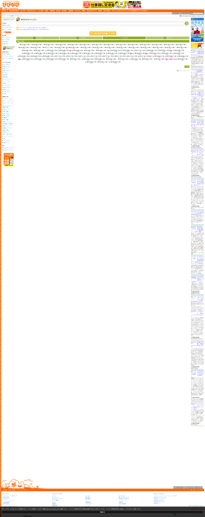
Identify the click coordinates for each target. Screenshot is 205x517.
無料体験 (5, 76)
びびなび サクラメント (159, 500)
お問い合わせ (6, 503)
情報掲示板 (54, 505)
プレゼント (5, 72)
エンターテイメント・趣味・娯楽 (8, 107)
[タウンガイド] (23, 10)
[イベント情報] (40, 10)
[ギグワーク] (113, 10)
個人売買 (87, 497)
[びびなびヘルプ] (129, 10)
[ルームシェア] (77, 10)
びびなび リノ (157, 503)
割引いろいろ (6, 68)
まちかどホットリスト (8, 19)
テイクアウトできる (8, 56)
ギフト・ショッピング (8, 100)
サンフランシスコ (18, 15)
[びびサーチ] (5, 10)
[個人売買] (57, 10)
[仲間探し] (83, 10)
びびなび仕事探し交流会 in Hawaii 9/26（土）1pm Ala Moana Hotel (32, 29)
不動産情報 (88, 502)
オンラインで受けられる (8, 59)
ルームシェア (88, 503)
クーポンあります (7, 27)
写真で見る (5, 41)
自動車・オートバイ (8, 128)
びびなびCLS (6, 497)
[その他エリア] (144, 10)
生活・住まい (6, 113)
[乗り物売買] (64, 10)
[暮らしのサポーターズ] (91, 10)
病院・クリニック (7, 121)
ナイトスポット (6, 140)
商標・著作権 (12, 490)
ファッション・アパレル (8, 103)
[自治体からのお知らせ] (14, 10)
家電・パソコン (6, 125)
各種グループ (6, 142)
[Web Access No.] (121, 10)
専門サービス (6, 132)
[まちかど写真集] (106, 10)
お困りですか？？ (7, 87)
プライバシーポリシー (22, 490)
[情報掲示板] (52, 10)
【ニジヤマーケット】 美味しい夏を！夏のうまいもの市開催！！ (31, 27)
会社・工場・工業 (7, 134)
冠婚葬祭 (5, 117)
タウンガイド (55, 497)
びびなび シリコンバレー (160, 498)
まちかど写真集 (122, 503)
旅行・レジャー (6, 109)
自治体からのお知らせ (124, 498)
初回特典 (5, 74)
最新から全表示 (6, 25)
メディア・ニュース (8, 136)
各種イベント (6, 83)
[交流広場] (99, 10)
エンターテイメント (8, 79)
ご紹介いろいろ (6, 91)
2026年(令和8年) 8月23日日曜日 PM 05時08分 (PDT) (192, 16)
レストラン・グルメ (8, 98)
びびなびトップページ (8, 150)
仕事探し (54, 503)
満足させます (6, 70)
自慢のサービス (6, 66)
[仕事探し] (46, 10)
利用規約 (5, 490)
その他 (4, 93)
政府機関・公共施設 (8, 123)
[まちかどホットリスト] (31, 10)
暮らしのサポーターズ (124, 497)
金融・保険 (5, 130)
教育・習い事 (6, 115)
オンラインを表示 (7, 29)
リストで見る (6, 37)
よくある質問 (6, 502)
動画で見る (5, 43)
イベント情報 (55, 500)
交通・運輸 (5, 111)
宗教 (4, 138)
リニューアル (6, 81)
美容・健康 (5, 119)
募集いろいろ (6, 89)
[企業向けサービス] (136, 10)
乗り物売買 (88, 498)
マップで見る (6, 39)
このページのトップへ (197, 490)
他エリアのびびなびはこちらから (196, 505)
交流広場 (121, 502)
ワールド (4, 15)
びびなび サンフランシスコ (160, 497)
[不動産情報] (70, 10)
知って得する (6, 64)
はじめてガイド (6, 498)
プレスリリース (6, 85)
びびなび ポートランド (159, 501)
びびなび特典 (6, 54)
